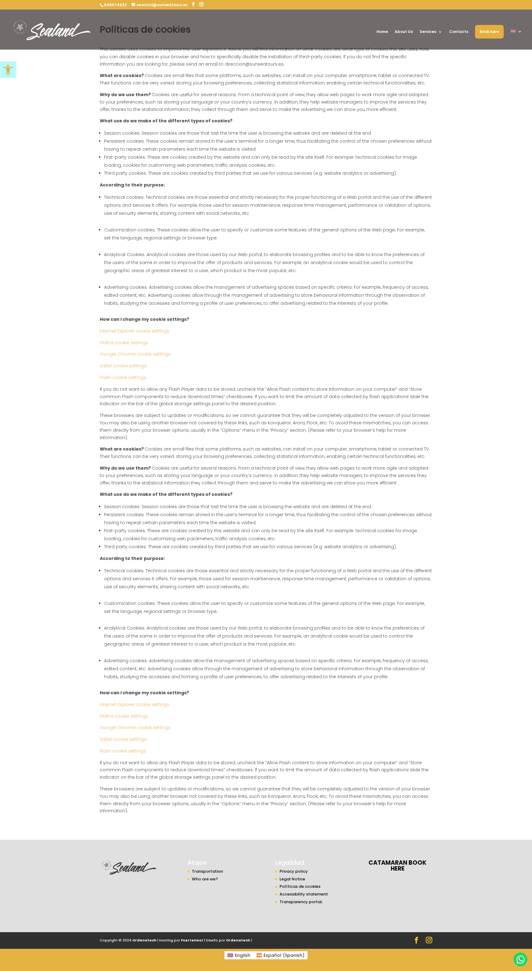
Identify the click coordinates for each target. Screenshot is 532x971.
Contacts (458, 32)
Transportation (207, 871)
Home (382, 32)
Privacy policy (294, 871)
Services (428, 32)
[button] (8, 70)
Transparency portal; (301, 902)
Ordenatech (144, 940)
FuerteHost (192, 940)
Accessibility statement (304, 894)
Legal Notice (292, 879)
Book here (489, 31)
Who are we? (205, 879)
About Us (404, 32)
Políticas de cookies (300, 886)
